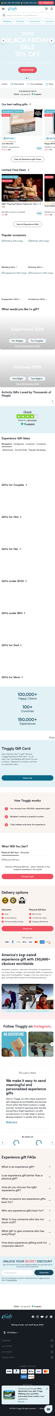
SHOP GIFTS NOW (27, 88)
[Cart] (46, 9)
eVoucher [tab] (24, 871)
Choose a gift (27, 895)
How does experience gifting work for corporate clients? (24, 1262)
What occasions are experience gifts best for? (24, 1219)
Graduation (35, 21)
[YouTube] (42, 1316)
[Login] (51, 9)
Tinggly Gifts (8, 1357)
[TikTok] (46, 1316)
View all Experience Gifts (27, 243)
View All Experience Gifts (27, 364)
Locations (7, 1346)
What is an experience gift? (18, 1185)
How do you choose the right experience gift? (19, 1207)
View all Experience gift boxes (27, 178)
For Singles (17, 359)
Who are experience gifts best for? (23, 1229)
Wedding (7, 21)
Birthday (20, 21)
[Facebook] (33, 1316)
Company (6, 1340)
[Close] (47, 1395)
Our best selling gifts (15, 122)
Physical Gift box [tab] (10, 871)
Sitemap (43, 1408)
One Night (17, 397)
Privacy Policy (12, 1299)
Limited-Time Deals (14, 188)
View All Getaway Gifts (27, 402)
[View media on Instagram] (14, 1062)
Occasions (7, 1352)
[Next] (51, 40)
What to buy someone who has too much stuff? (23, 1239)
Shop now (27, 796)
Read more (11, 1140)
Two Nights (37, 397)
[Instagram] (37, 1316)
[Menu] (3, 9)
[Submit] (3, 15)
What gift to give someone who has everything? (23, 1251)
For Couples (37, 359)
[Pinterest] (51, 1316)
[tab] (7, 462)
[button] (27, 1017)
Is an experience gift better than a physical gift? (22, 1195)
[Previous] (3, 40)
